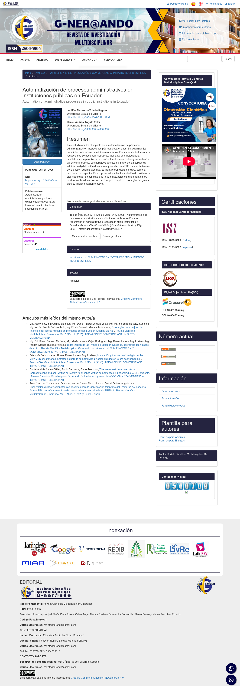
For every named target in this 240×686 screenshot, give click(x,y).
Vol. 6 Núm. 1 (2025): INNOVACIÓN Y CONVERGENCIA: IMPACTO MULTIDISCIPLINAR (98, 72)
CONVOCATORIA (113, 59)
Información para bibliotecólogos (199, 33)
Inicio (28, 72)
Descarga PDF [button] (42, 161)
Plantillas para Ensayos (172, 440)
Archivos (42, 59)
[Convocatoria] (189, 114)
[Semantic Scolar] (92, 549)
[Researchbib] (157, 549)
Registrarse (215, 3)
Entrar (231, 3)
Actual (25, 59)
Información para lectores (195, 20)
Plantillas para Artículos (172, 437)
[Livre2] (179, 549)
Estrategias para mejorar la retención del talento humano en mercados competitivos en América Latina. (86, 328)
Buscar (228, 59)
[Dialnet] (92, 563)
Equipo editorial (190, 39)
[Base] (62, 563)
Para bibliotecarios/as (173, 405)
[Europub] (136, 549)
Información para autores (196, 27)
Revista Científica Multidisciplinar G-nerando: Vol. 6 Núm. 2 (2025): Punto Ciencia (82, 392)
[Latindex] (34, 549)
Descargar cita (111, 236)
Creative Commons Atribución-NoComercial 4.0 (97, 677)
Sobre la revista (65, 59)
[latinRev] (200, 549)
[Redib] (116, 549)
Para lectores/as (170, 391)
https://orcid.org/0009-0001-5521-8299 (88, 117)
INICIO (10, 59)
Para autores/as (170, 398)
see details (42, 249)
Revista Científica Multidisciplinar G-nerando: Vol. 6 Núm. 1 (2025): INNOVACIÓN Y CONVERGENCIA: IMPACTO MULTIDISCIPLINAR (82, 334)
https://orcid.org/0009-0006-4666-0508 (88, 129)
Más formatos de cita (84, 236)
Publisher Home (179, 3)
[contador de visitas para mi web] (187, 485)
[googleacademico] (63, 549)
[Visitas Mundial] (186, 491)
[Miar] (33, 563)
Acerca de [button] (88, 59)
